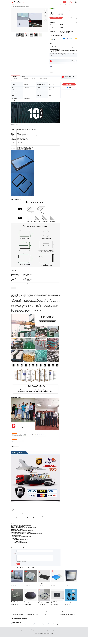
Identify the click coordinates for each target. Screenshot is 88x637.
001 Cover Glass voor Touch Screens (32, 612)
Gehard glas (27, 6)
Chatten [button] (71, 17)
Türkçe (61, 630)
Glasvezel (45, 624)
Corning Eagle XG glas (63, 611)
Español (25, 630)
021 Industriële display (14, 611)
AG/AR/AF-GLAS (13, 612)
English (22, 630)
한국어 (50, 630)
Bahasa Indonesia (68, 630)
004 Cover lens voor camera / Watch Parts (17, 614)
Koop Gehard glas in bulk (57, 624)
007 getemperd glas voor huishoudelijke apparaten (67, 614)
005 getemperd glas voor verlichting (32, 614)
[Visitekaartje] (75, 80)
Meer (12, 625)
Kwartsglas (29, 611)
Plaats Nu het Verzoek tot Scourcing (34, 563)
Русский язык (35, 630)
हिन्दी (55, 630)
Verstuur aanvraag (56, 17)
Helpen (66, 4)
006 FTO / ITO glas (46, 614)
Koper (61, 4)
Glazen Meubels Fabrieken (38, 624)
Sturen (18, 563)
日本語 (53, 630)
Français (31, 630)
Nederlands (44, 630)
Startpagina (12, 6)
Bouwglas (24, 6)
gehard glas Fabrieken (21, 624)
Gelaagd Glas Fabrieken (29, 624)
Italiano (38, 630)
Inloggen (76, 2)
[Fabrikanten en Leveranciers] (16, 2)
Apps (70, 4)
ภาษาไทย (58, 630)
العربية (48, 630)
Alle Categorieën (14, 4)
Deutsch (41, 630)
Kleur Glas (50, 624)
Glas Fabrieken (14, 624)
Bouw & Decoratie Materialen (18, 6)
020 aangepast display (47, 611)
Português (27, 630)
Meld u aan (51, 72)
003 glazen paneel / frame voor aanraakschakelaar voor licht (68, 612)
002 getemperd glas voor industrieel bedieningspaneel (51, 612)
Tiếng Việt (64, 630)
